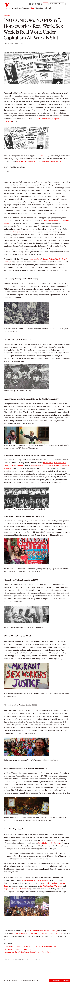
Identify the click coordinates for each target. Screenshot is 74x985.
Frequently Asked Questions (29, 980)
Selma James (48, 463)
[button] (66, 4)
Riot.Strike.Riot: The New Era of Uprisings (42, 931)
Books (19, 8)
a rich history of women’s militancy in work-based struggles (38, 161)
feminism (17, 959)
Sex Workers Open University (51, 886)
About (14, 8)
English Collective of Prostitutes (16, 889)
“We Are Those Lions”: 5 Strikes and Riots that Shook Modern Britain (30, 946)
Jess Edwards (56, 843)
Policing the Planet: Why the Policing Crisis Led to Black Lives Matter (37, 933)
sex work (34, 232)
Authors (26, 8)
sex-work (36, 959)
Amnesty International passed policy (36, 880)
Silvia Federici (17, 465)
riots (30, 959)
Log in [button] (46, 4)
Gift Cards (48, 8)
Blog (32, 8)
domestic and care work (22, 232)
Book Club (39, 8)
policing (25, 959)
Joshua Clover (36, 259)
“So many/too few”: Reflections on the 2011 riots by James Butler (28, 952)
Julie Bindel (42, 843)
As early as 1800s (41, 156)
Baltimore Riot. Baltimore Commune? (19, 949)
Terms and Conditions (11, 980)
